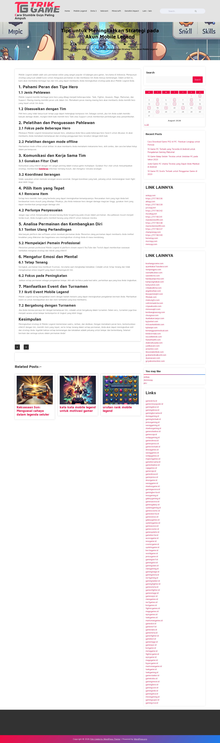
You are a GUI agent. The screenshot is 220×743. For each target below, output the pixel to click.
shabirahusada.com (154, 343)
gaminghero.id (152, 684)
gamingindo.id (152, 690)
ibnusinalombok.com (155, 352)
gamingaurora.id (153, 489)
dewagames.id (152, 449)
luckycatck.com (152, 285)
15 (191, 104)
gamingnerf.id (152, 559)
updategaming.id (153, 507)
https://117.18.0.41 (154, 217)
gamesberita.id (152, 514)
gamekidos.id (151, 678)
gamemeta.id (151, 633)
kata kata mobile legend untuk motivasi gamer (78, 409)
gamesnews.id (152, 517)
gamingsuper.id (152, 700)
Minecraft (116, 11)
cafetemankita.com (154, 303)
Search (150, 72)
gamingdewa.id (152, 410)
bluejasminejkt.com (154, 294)
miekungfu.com (153, 300)
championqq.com (153, 232)
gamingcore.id (152, 687)
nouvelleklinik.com (154, 336)
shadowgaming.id (153, 428)
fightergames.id (153, 608)
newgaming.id (152, 495)
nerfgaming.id (152, 578)
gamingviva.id (152, 703)
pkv (145, 383)
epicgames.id (151, 614)
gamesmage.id (152, 593)
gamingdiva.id (152, 694)
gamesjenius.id (152, 443)
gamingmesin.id (152, 681)
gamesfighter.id (153, 590)
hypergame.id (152, 663)
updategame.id (152, 547)
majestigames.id (153, 459)
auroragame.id (152, 538)
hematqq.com (152, 238)
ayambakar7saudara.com (157, 266)
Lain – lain (147, 11)
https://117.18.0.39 (154, 204)
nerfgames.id (151, 602)
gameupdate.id (152, 532)
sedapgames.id (152, 456)
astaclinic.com (152, 349)
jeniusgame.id (152, 556)
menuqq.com (151, 244)
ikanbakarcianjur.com (155, 318)
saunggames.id (152, 453)
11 (157, 104)
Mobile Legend (80, 11)
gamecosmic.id (152, 529)
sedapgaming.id (153, 437)
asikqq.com (150, 195)
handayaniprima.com (155, 278)
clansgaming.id (152, 568)
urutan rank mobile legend (117, 409)
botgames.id (151, 605)
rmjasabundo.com (153, 306)
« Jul (147, 124)
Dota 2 (94, 11)
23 (200, 108)
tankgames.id (151, 617)
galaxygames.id (152, 520)
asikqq (146, 377)
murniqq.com (151, 241)
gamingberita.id (153, 492)
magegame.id (152, 660)
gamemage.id (152, 642)
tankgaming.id (152, 672)
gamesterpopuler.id (154, 404)
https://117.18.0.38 (154, 223)
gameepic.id (151, 645)
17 (149, 108)
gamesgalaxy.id (152, 504)
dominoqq (148, 380)
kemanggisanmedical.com (157, 330)
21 (183, 108)
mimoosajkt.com (153, 309)
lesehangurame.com (154, 263)
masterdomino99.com (155, 226)
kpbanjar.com (151, 327)
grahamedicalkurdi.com (156, 355)
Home (67, 11)
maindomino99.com (154, 220)
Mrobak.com (151, 297)
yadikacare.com (153, 346)
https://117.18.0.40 (154, 235)
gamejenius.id (152, 477)
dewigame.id (151, 480)
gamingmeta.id (152, 575)
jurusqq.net (151, 207)
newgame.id (151, 541)
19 (166, 108)
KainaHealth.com (153, 340)
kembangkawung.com (155, 312)
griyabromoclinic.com (155, 361)
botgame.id (151, 648)
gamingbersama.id (154, 413)
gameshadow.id (153, 465)
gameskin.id (151, 623)
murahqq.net (151, 214)
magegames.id (152, 611)
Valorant (104, 11)
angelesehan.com (153, 291)
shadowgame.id (153, 486)
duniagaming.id (152, 416)
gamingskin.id (152, 562)
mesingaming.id (152, 697)
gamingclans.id (152, 565)
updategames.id (153, 523)
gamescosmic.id (153, 510)
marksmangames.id (154, 620)
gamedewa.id (152, 474)
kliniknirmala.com (153, 333)
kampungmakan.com (155, 282)
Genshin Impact (132, 11)
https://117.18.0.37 (154, 229)
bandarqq (43, 169)
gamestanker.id (152, 675)
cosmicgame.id (152, 544)
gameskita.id (151, 401)
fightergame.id (152, 654)
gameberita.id (152, 535)
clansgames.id (152, 599)
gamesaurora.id (152, 501)
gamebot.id (151, 639)
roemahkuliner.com (154, 272)
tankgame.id (151, 669)
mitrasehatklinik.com (155, 324)
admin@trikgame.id (90, 44)
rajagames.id (151, 468)
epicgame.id (151, 657)
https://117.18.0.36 (154, 198)
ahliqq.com (150, 201)
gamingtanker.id (153, 581)
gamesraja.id (151, 434)
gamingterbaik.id (153, 419)
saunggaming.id (152, 425)
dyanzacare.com (153, 358)
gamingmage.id (152, 572)
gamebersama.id (153, 462)
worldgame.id (152, 553)
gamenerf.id (151, 626)
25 (158, 112)
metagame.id (151, 651)
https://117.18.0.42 (154, 210)
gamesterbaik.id (153, 446)
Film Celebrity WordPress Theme (105, 739)
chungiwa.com (152, 315)
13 (174, 104)
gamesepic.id (151, 596)
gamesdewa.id (152, 440)
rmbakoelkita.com (153, 288)
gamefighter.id (152, 636)
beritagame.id (152, 550)
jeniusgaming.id (152, 422)
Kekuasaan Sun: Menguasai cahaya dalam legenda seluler (33, 410)
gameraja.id (151, 471)
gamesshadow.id (153, 431)
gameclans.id (151, 629)
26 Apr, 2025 (113, 44)
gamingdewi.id (152, 407)
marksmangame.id (154, 666)
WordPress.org (140, 739)
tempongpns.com (153, 269)
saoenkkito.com (153, 275)
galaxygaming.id (153, 498)
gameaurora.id (152, 526)
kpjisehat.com (152, 321)
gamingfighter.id (153, 584)
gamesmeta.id (152, 587)
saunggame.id (152, 483)
